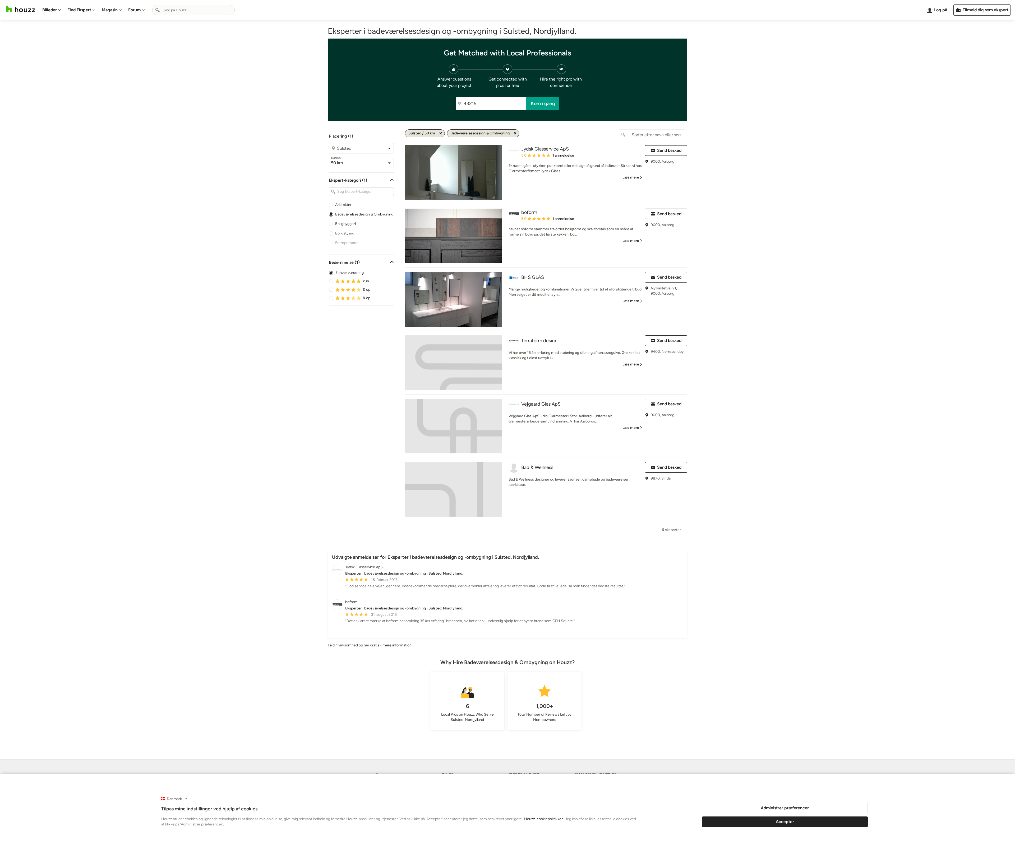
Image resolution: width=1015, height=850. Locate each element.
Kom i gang (543, 103)
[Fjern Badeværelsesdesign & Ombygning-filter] (515, 133)
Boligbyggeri (345, 224)
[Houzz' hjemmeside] (20, 9)
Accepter (785, 821)
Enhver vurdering (349, 272)
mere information (397, 645)
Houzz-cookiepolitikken (544, 819)
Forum (134, 9)
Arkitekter (343, 205)
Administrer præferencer (785, 807)
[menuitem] (51, 10)
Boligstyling (344, 233)
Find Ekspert (79, 9)
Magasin (110, 9)
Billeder (49, 9)
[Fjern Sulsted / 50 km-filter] (440, 133)
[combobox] (193, 10)
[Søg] (157, 10)
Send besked (669, 150)
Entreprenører (347, 243)
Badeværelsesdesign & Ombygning (364, 214)
